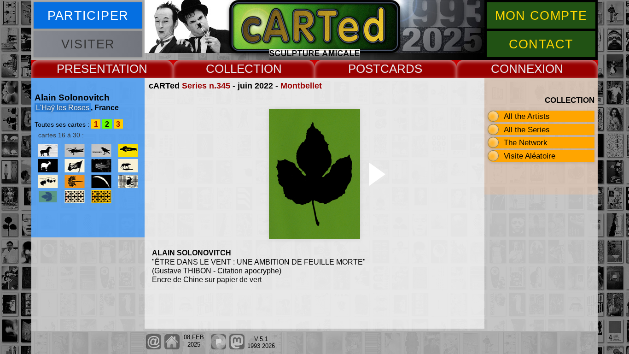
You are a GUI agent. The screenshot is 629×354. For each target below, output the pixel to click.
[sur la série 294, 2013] (128, 150)
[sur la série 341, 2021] (128, 181)
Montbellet (301, 85)
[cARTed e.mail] (154, 347)
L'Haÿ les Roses (62, 108)
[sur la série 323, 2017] (128, 165)
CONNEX (516, 68)
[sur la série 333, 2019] (74, 181)
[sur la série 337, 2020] (101, 181)
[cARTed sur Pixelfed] (218, 347)
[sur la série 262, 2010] (48, 150)
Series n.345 (206, 85)
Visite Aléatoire (529, 155)
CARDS (401, 68)
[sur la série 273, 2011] (74, 150)
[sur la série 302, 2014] (48, 165)
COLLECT (233, 68)
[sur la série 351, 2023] (101, 196)
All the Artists (527, 116)
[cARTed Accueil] (172, 347)
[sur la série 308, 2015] (74, 165)
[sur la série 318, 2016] (101, 165)
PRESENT (84, 68)
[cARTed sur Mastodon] (237, 347)
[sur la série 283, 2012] (101, 150)
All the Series (527, 129)
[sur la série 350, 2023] (74, 196)
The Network (525, 142)
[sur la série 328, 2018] (48, 181)
